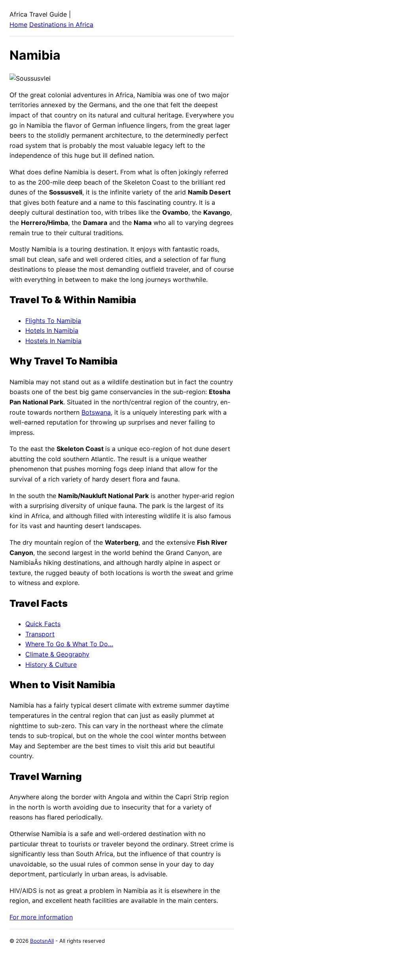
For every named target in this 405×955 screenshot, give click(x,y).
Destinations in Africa (61, 24)
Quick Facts (43, 624)
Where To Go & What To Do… (69, 644)
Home (18, 24)
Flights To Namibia (53, 321)
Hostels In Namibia (53, 341)
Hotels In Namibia (51, 330)
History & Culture (51, 664)
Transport (40, 634)
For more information (41, 917)
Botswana (96, 412)
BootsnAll (42, 941)
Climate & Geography (57, 654)
